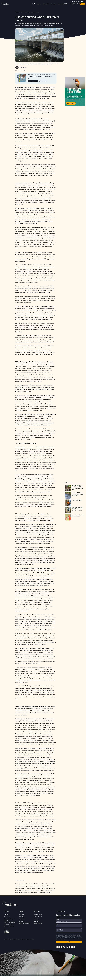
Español (82, 1)
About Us (39, 3)
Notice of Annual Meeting (10, 922)
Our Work (33, 3)
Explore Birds (46, 3)
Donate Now (36, 919)
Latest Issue (43, 81)
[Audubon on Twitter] (64, 947)
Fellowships (21, 916)
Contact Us (21, 921)
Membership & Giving (63, 3)
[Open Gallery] (62, 30)
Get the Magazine (33, 81)
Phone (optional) (60, 929)
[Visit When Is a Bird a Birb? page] (74, 503)
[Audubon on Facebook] (60, 947)
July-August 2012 (34, 12)
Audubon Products (38, 916)
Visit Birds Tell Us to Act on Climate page (75, 91)
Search (71, 4)
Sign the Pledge (71, 103)
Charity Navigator (7, 932)
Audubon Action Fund (9, 926)
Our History (7, 916)
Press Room (21, 919)
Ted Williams (23, 67)
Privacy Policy (26, 938)
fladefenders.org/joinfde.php (35, 888)
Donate (82, 3)
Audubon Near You (38, 914)
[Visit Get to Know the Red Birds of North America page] (75, 517)
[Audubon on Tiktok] (70, 947)
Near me (76, 4)
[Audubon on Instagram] (57, 947)
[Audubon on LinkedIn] (67, 947)
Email (58, 919)
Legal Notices (20, 938)
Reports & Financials (9, 924)
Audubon (5, 3)
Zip (57, 924)
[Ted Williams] (17, 67)
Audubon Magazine (22, 12)
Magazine (78, 1)
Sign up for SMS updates (24, 923)
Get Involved (53, 3)
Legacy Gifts (36, 921)
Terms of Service (59, 934)
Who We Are (7, 914)
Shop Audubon (72, 1)
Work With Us (22, 914)
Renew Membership (38, 923)
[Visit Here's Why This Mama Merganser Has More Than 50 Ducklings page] (75, 495)
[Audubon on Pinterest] (73, 947)
